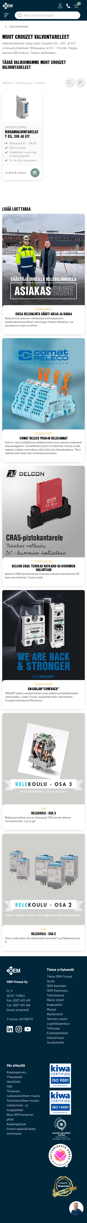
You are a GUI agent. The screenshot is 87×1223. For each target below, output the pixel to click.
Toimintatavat (55, 995)
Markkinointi (55, 1014)
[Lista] (69, 82)
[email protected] (18, 1010)
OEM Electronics (57, 991)
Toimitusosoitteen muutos (23, 1101)
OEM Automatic (56, 986)
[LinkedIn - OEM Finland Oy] (10, 1029)
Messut (51, 1009)
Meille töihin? (55, 1000)
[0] (76, 6)
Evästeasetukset (57, 1033)
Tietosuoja (53, 1028)
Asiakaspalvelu (16, 1072)
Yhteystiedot (14, 1077)
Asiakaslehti (54, 1005)
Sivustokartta (55, 1042)
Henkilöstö (13, 1082)
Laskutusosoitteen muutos (23, 1096)
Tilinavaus (13, 1091)
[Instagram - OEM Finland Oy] (19, 1029)
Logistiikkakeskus (58, 1024)
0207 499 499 (22, 1000)
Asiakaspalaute (16, 1124)
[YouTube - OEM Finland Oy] (28, 1029)
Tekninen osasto (57, 1019)
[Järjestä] (80, 82)
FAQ (9, 1086)
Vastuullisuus (55, 1038)
